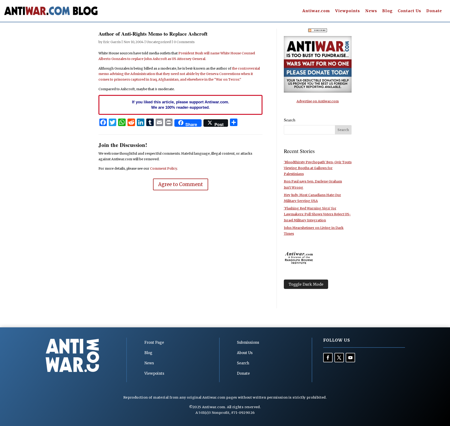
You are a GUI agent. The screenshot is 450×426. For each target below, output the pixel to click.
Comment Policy (163, 168)
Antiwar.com (316, 11)
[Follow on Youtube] (350, 357)
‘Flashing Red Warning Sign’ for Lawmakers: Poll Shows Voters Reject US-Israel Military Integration (317, 214)
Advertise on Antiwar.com (317, 101)
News (371, 11)
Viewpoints (347, 11)
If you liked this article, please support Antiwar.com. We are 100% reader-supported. (180, 105)
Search (243, 363)
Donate (434, 11)
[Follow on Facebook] (328, 357)
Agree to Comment (180, 184)
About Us (245, 353)
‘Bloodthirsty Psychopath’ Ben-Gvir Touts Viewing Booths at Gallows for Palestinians (318, 168)
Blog (387, 11)
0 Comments (184, 42)
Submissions (248, 342)
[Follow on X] (339, 357)
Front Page (154, 342)
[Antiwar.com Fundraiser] (318, 91)
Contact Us (409, 11)
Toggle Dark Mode (306, 284)
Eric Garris (112, 42)
